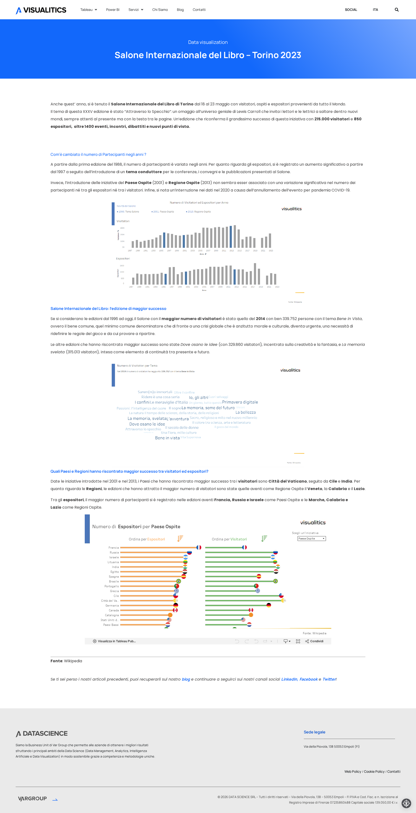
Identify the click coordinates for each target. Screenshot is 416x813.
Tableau (86, 9)
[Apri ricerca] (397, 9)
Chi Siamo (160, 9)
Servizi (134, 9)
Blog (180, 9)
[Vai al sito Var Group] (38, 800)
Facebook (308, 679)
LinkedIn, (289, 679)
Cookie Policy (374, 771)
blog (186, 679)
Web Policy (352, 771)
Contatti (199, 9)
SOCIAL (351, 9)
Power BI (112, 9)
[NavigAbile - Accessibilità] (406, 803)
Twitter (329, 679)
